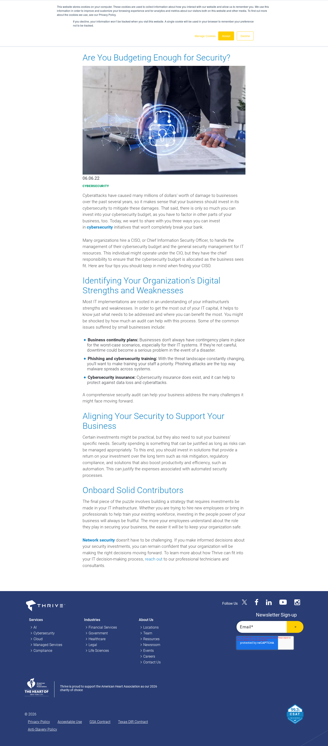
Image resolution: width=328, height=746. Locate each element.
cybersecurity (100, 227)
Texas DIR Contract (133, 722)
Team (147, 633)
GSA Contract (99, 722)
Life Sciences (99, 650)
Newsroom (151, 645)
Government (98, 633)
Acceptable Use (70, 722)
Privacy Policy (39, 722)
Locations (151, 627)
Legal (93, 645)
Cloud (38, 639)
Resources (151, 639)
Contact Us (152, 662)
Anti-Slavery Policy (42, 729)
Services (36, 620)
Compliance (42, 650)
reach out (153, 559)
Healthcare (97, 639)
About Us (146, 620)
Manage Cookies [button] (205, 36)
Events (148, 650)
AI (35, 627)
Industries (92, 620)
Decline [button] (245, 36)
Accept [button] (226, 36)
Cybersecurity (96, 186)
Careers (149, 656)
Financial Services (103, 627)
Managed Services (47, 645)
